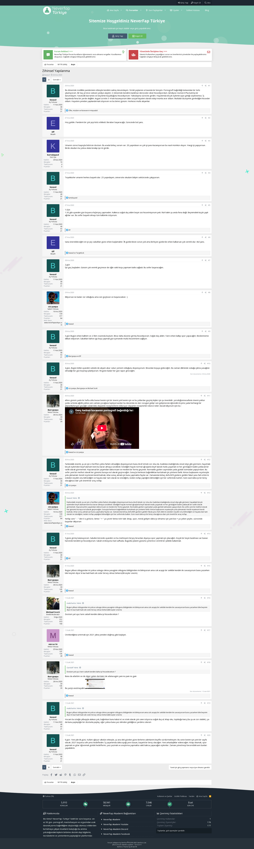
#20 (208, 735)
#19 (208, 703)
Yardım (191, 796)
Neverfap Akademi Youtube (115, 824)
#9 (209, 331)
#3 (209, 141)
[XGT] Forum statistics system (127, 845)
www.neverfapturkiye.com (53, 323)
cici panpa (53, 306)
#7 (209, 260)
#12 (208, 459)
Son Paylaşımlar (156, 10)
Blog (207, 10)
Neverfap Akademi (111, 819)
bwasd (47, 75)
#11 (208, 396)
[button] (121, 10)
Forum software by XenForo (127, 843)
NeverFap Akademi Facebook (116, 834)
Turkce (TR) (49, 796)
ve (76, 253)
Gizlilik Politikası (180, 796)
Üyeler (176, 10)
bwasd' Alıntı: (72, 498)
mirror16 (53, 644)
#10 (208, 363)
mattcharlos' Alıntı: (74, 603)
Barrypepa (53, 409)
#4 (209, 173)
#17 (208, 630)
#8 (209, 292)
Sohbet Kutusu (193, 10)
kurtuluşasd (53, 154)
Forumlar (133, 10)
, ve (83, 110)
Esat (190, 802)
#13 (208, 493)
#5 (209, 205)
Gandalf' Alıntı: (72, 667)
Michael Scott (53, 612)
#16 (208, 598)
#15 (208, 566)
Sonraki (56, 79)
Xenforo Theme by (127, 847)
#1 (209, 86)
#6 (209, 237)
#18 (208, 662)
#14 (208, 534)
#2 (209, 118)
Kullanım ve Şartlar (164, 796)
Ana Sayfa (114, 10)
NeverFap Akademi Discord (115, 829)
